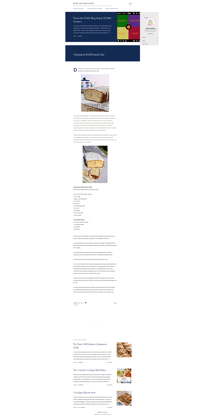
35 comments (80, 362)
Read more (109, 362)
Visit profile (150, 33)
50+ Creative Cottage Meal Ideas (90, 370)
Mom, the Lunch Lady (83, 3)
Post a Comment (81, 407)
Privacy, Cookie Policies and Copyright (94, 8)
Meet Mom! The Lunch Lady (78, 8)
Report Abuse (145, 43)
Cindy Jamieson (150, 28)
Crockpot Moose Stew (85, 392)
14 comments (80, 384)
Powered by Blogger (103, 412)
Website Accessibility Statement (111, 8)
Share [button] (74, 36)
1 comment (79, 36)
